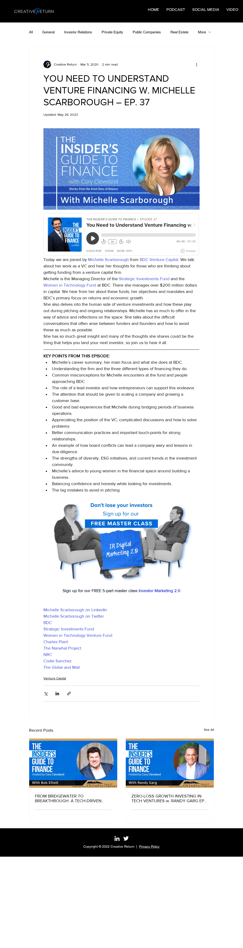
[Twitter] (126, 838)
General (48, 32)
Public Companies (147, 32)
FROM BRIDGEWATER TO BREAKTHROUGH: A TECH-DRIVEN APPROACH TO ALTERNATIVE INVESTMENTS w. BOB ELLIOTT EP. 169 (72, 798)
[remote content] (121, 235)
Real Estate (179, 32)
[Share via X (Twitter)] (45, 693)
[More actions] (197, 64)
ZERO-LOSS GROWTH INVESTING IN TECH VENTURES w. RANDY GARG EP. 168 (168, 798)
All (31, 32)
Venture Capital (54, 678)
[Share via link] (69, 693)
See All (209, 729)
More (202, 32)
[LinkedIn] (117, 838)
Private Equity (112, 32)
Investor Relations (78, 32)
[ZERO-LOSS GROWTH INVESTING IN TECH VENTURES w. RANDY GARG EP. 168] (170, 763)
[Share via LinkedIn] (57, 693)
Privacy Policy (149, 846)
